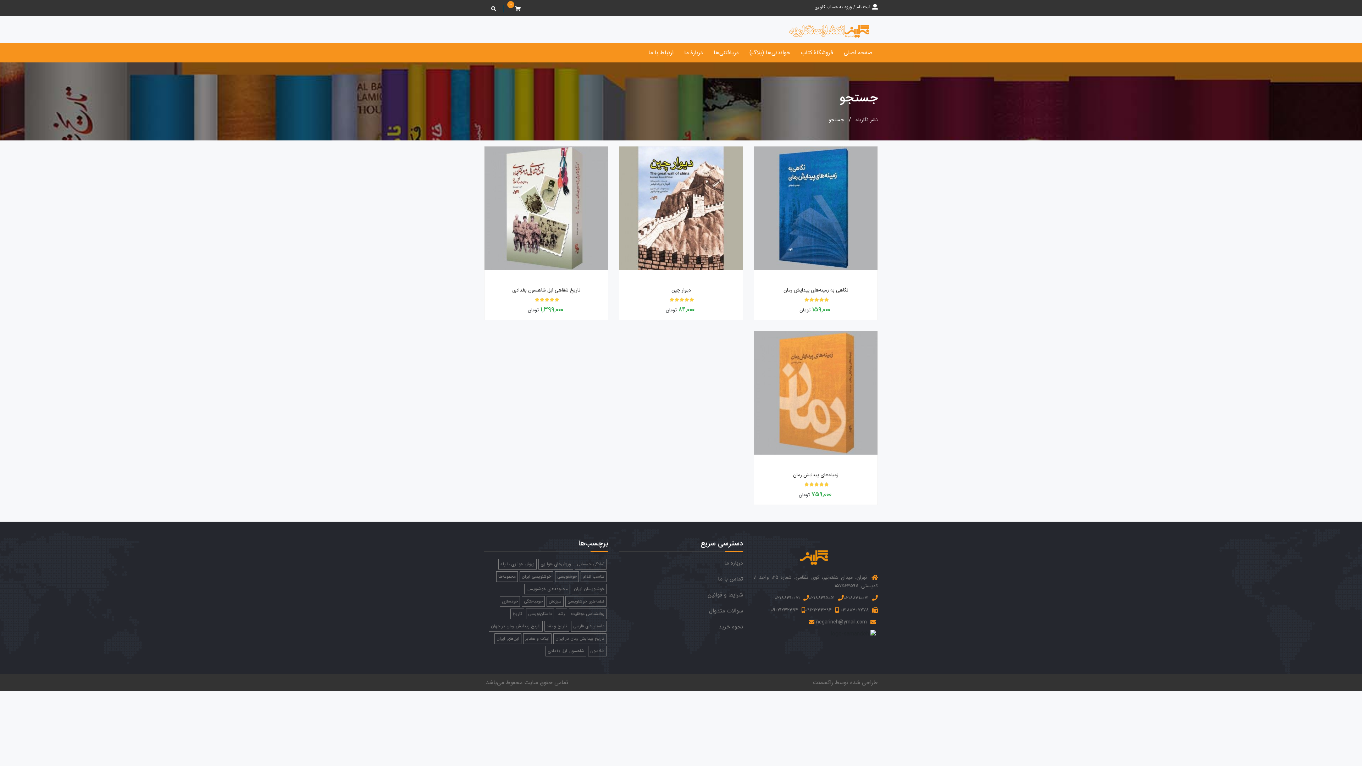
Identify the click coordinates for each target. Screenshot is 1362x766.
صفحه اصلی (858, 52)
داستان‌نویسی (540, 613)
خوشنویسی (567, 576)
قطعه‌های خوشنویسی (586, 601)
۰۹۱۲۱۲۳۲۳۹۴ (818, 610)
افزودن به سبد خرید (876, 277)
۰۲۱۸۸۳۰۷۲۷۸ (855, 610)
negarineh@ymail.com (841, 622)
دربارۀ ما (693, 52)
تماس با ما (730, 578)
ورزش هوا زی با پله (517, 564)
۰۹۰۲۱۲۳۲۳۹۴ (784, 610)
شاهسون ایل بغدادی (566, 651)
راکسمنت (823, 682)
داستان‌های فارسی (588, 626)
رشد (561, 613)
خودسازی (510, 601)
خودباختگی (533, 601)
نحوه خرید (731, 626)
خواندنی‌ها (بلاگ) (769, 52)
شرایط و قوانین (725, 594)
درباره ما (733, 563)
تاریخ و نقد (557, 626)
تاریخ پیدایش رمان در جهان (516, 626)
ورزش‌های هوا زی (556, 564)
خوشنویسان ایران (589, 588)
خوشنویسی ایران (536, 576)
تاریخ (517, 613)
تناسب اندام (593, 576)
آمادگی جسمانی (590, 564)
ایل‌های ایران (508, 638)
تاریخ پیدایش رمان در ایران (579, 638)
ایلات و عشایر (537, 638)
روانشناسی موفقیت (587, 613)
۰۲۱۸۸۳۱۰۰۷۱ (856, 598)
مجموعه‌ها (507, 576)
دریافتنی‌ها (726, 52)
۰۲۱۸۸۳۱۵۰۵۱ (822, 598)
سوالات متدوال (726, 610)
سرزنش (555, 601)
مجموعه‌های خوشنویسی (547, 588)
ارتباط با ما (661, 52)
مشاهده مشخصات (754, 277)
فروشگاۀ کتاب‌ (817, 52)
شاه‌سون (597, 651)
